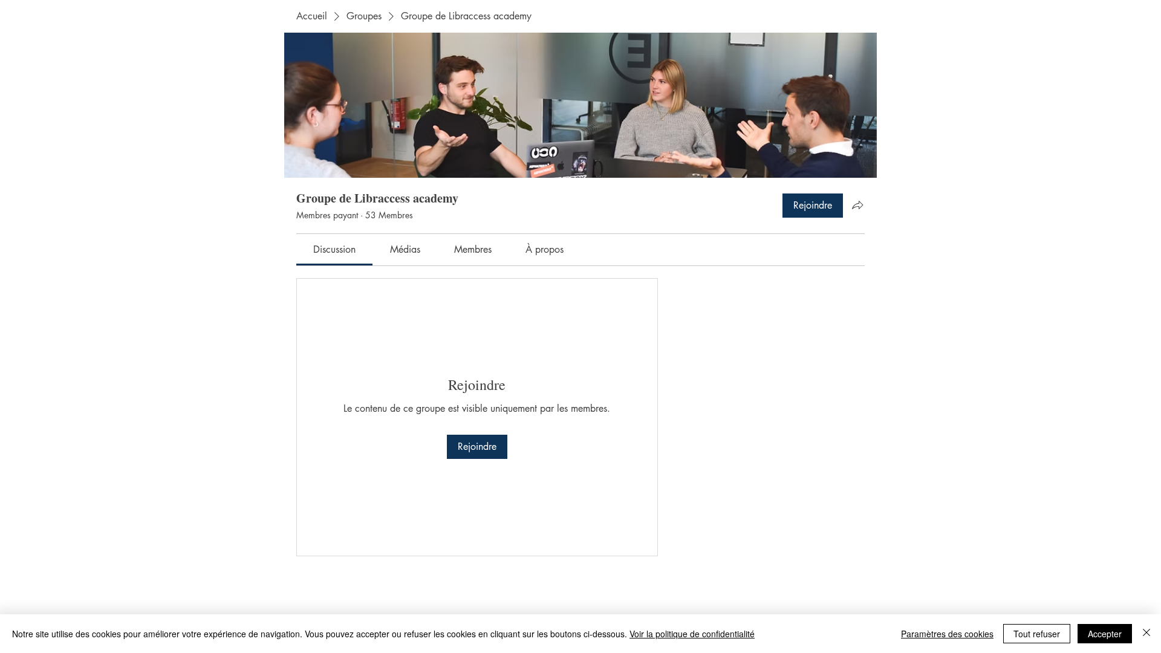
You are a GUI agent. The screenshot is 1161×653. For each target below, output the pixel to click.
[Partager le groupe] (857, 205)
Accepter (1105, 634)
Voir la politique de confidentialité (692, 634)
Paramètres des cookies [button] (947, 634)
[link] (334, 249)
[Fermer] (1146, 633)
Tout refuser (1036, 634)
